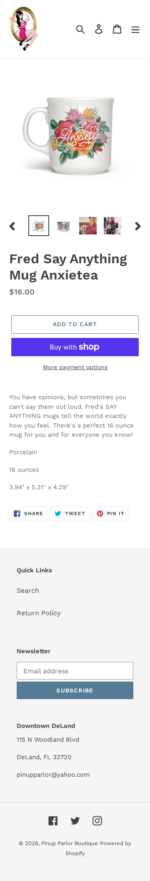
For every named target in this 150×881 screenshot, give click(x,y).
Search (28, 590)
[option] (38, 225)
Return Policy (38, 613)
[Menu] (135, 29)
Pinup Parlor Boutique (69, 843)
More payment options (75, 367)
